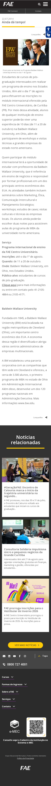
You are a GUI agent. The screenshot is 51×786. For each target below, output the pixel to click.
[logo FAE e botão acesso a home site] (9, 4)
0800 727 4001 (17, 664)
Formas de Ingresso (12, 684)
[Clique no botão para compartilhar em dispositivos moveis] (44, 34)
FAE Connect (13, 11)
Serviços (6, 699)
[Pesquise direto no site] (39, 4)
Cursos (5, 677)
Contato (38, 11)
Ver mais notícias (25, 645)
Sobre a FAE (8, 691)
